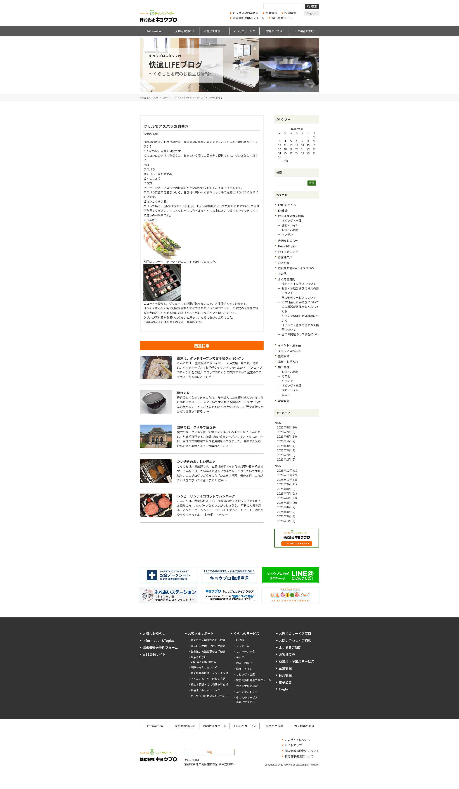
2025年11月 (284, 475)
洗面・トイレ (290, 225)
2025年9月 (284, 484)
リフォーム (243, 646)
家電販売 (283, 401)
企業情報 (271, 13)
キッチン (287, 234)
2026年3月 (284, 450)
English (311, 13)
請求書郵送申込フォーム (248, 18)
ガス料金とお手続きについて (300, 302)
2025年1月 (284, 521)
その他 (282, 273)
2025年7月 (284, 493)
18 (285, 149)
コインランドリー (247, 691)
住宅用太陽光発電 (247, 686)
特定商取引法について (299, 756)
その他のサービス (247, 697)
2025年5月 (284, 502)
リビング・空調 (291, 220)
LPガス (240, 640)
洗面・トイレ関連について (298, 283)
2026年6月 (284, 436)
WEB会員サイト (281, 18)
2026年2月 (284, 455)
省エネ (285, 394)
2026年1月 (284, 459)
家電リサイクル (245, 701)
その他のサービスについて (298, 297)
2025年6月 (284, 498)
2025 (277, 466)
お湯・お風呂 (290, 230)
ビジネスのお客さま (246, 13)
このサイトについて (298, 739)
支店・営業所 (186, 322)
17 (279, 149)
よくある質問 (286, 279)
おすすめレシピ (288, 252)
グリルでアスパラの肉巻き (166, 126)
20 (296, 149)
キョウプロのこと (289, 350)
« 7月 (285, 161)
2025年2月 (284, 516)
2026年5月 (284, 441)
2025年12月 (284, 470)
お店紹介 (283, 262)
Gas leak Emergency (203, 661)
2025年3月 (284, 512)
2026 (277, 423)
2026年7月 (284, 432)
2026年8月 (284, 427)
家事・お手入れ (288, 361)
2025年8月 (284, 489)
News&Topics (287, 246)
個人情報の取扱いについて (302, 750)
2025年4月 (284, 507)
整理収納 (283, 356)
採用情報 (290, 13)
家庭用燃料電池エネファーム (253, 680)
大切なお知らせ (288, 240)
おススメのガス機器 (291, 216)
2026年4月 (284, 446)
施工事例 (283, 367)
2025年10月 (284, 479)
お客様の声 (285, 257)
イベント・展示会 (289, 345)
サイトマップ (293, 745)
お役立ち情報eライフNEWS (296, 268)
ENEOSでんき (287, 205)
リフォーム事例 (245, 651)
